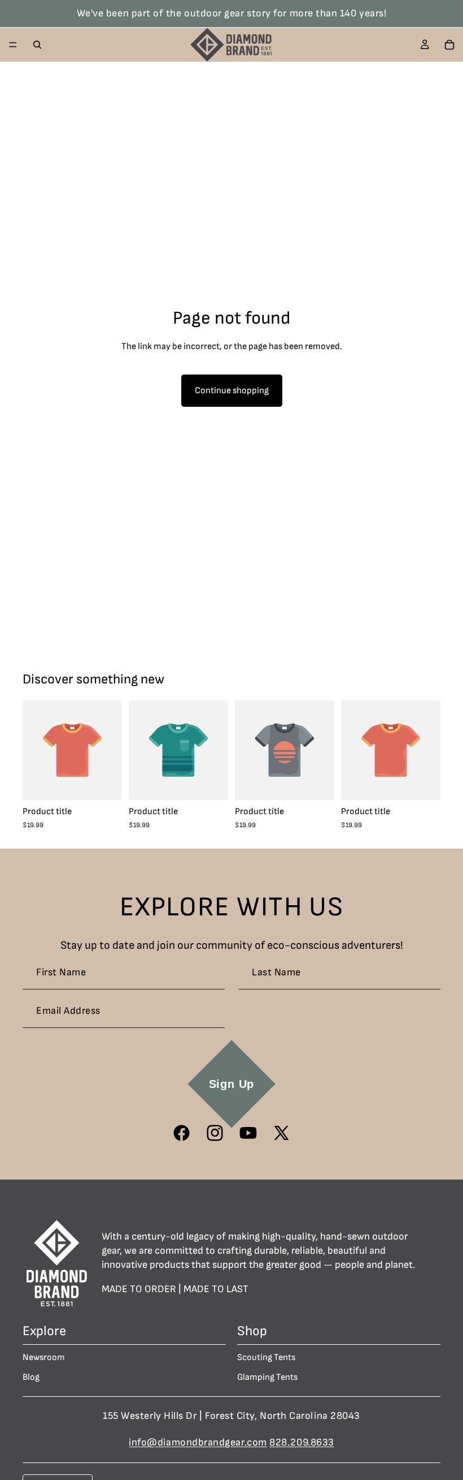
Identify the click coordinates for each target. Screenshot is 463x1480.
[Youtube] (248, 1133)
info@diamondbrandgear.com (198, 1442)
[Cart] (449, 44)
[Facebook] (181, 1133)
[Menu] (13, 45)
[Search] (37, 44)
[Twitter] (281, 1133)
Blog (31, 1377)
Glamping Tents (267, 1377)
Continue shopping (232, 390)
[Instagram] (215, 1133)
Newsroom (44, 1357)
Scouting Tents (266, 1357)
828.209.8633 (301, 1442)
